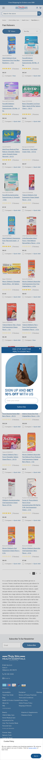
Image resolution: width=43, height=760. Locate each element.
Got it (36, 756)
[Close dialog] (40, 348)
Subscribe (21, 407)
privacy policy (33, 748)
